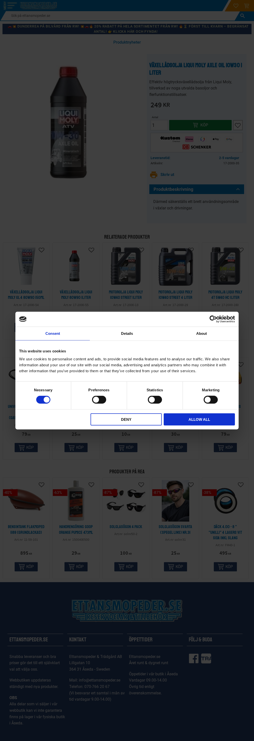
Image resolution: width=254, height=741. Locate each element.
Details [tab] (127, 333)
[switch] (99, 400)
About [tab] (201, 333)
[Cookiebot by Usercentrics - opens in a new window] (213, 319)
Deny (126, 419)
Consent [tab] (52, 333)
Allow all (199, 419)
